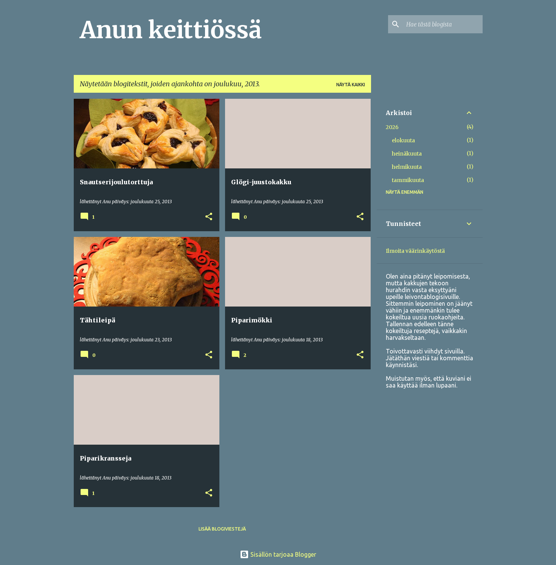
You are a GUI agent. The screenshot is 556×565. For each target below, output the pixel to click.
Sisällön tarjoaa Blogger (282, 554)
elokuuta (403, 140)
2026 (392, 127)
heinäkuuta (407, 153)
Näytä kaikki (350, 84)
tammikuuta (408, 180)
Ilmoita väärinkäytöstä (415, 250)
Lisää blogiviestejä (222, 528)
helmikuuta (407, 166)
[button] (208, 217)
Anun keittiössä (171, 30)
